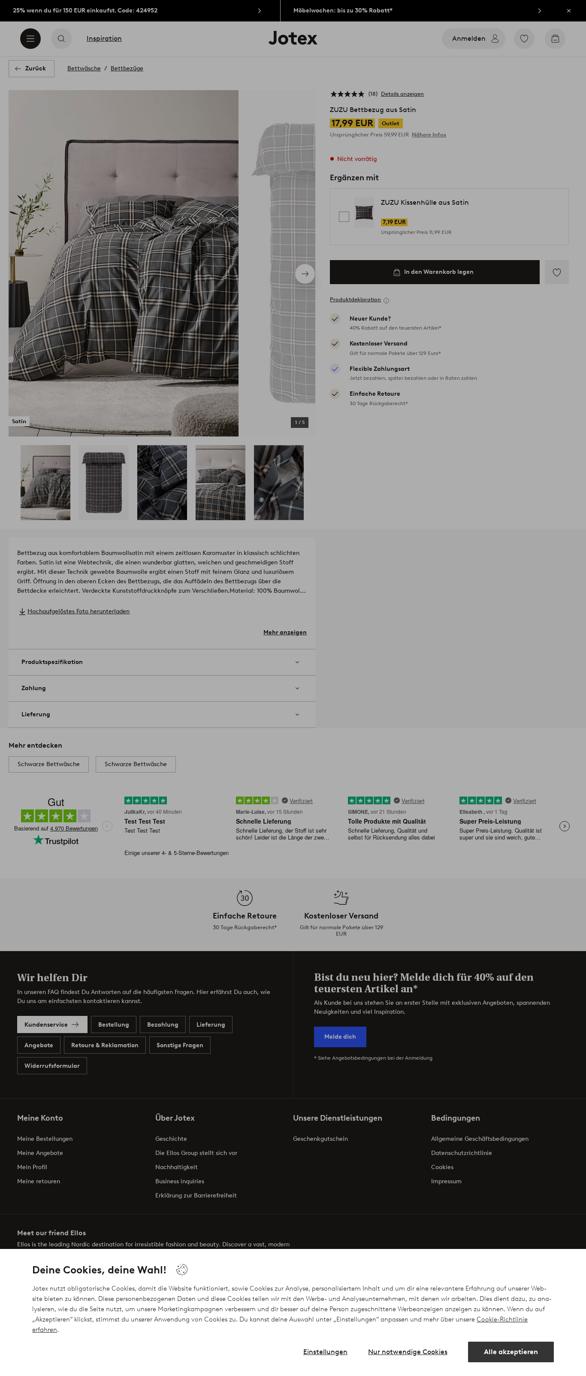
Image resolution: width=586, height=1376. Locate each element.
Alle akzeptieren (511, 1352)
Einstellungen (325, 1352)
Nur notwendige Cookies (407, 1352)
